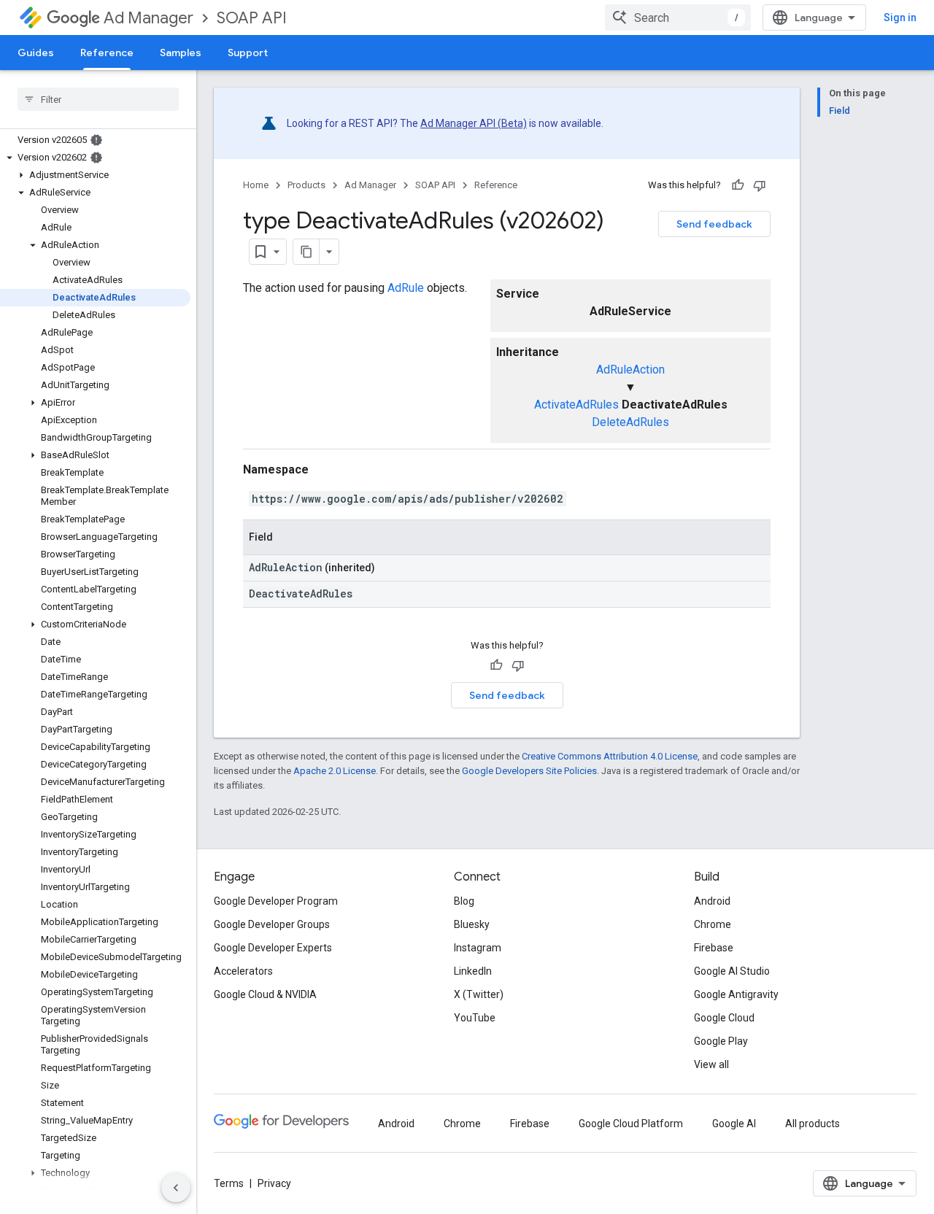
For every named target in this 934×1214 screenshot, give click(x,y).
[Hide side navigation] (175, 1187)
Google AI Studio (732, 971)
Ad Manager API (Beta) (473, 123)
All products (812, 1123)
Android (712, 901)
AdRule (405, 288)
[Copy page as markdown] (306, 251)
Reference (107, 52)
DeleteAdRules (630, 422)
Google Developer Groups (272, 924)
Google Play (721, 1041)
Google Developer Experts (273, 948)
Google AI (734, 1123)
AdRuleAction (630, 369)
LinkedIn (473, 971)
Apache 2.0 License (334, 770)
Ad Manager (148, 18)
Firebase (713, 948)
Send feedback (714, 224)
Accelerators (243, 971)
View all (711, 1064)
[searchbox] (98, 99)
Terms (229, 1183)
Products (306, 184)
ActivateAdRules (576, 404)
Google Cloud (724, 1018)
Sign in (900, 17)
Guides (36, 52)
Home (256, 184)
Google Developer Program (276, 901)
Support (248, 52)
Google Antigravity (736, 994)
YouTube (474, 1018)
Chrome (712, 924)
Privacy (274, 1183)
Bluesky (472, 924)
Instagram (477, 948)
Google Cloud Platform (631, 1123)
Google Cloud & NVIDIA (265, 994)
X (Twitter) (478, 994)
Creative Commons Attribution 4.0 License (610, 756)
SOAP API (252, 18)
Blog (464, 901)
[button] (95, 157)
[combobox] (678, 17)
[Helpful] (738, 185)
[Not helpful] (760, 185)
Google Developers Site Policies (529, 770)
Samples (180, 52)
